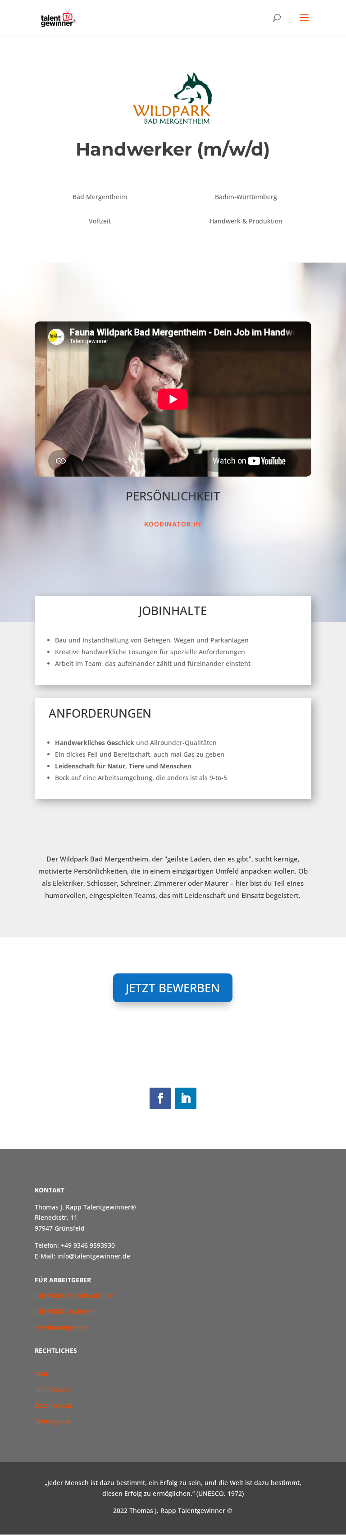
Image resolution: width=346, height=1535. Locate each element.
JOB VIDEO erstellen (65, 1311)
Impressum (52, 1389)
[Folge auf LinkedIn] (185, 1098)
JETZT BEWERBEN (173, 988)
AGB (42, 1374)
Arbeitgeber (53, 1421)
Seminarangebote (61, 1327)
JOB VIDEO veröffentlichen (74, 1295)
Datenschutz (54, 1405)
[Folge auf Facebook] (160, 1098)
